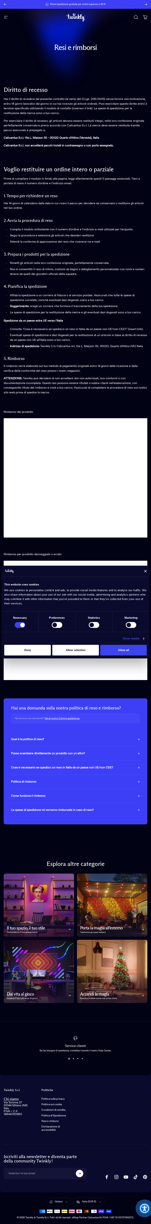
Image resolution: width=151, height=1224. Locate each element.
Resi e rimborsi (50, 1121)
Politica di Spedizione (53, 1115)
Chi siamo (11, 1099)
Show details (131, 638)
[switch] (57, 625)
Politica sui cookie (51, 1104)
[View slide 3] (78, 1058)
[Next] (146, 4)
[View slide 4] (82, 1058)
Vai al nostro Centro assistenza (62, 718)
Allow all (123, 650)
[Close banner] (145, 571)
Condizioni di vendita (53, 1110)
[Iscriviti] (79, 1173)
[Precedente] (5, 4)
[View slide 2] (73, 1058)
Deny (27, 650)
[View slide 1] (69, 1058)
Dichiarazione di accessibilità (50, 1128)
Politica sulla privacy (53, 1099)
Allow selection (75, 650)
